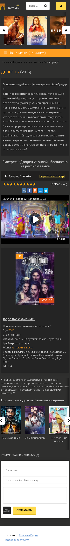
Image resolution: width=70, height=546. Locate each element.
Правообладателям (16, 539)
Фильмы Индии (28, 535)
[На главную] (9, 6)
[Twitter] (46, 190)
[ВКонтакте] (24, 190)
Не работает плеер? (52, 176)
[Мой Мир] (40, 190)
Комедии (17, 347)
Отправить (24, 510)
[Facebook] (29, 190)
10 (34, 184)
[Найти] (46, 6)
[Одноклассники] (35, 190)
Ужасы (28, 347)
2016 (11, 330)
